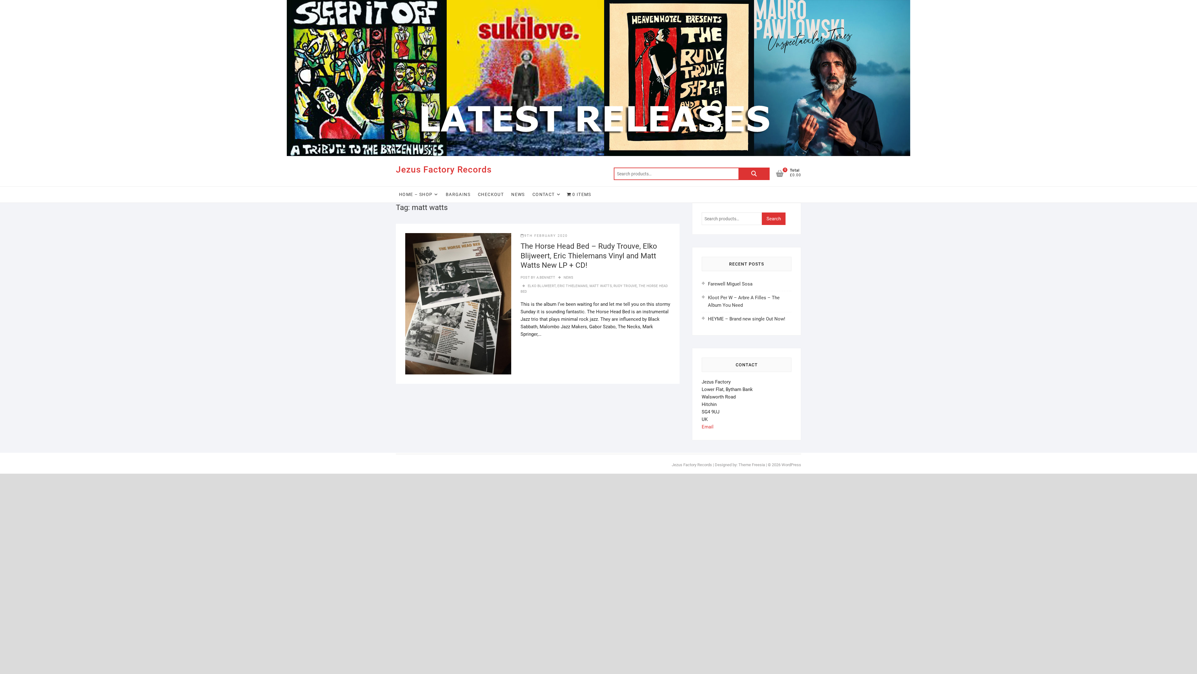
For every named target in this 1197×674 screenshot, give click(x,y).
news (569, 278)
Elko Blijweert (542, 286)
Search (754, 174)
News (518, 194)
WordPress (791, 464)
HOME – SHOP (415, 194)
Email (708, 427)
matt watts (600, 286)
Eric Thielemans (572, 286)
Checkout (491, 194)
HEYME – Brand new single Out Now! (746, 319)
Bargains (458, 194)
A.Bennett (545, 278)
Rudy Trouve (625, 286)
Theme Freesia (751, 464)
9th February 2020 (546, 236)
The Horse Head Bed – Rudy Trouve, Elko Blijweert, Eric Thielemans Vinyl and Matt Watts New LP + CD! (589, 256)
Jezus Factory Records (444, 169)
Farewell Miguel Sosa (730, 284)
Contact (543, 194)
